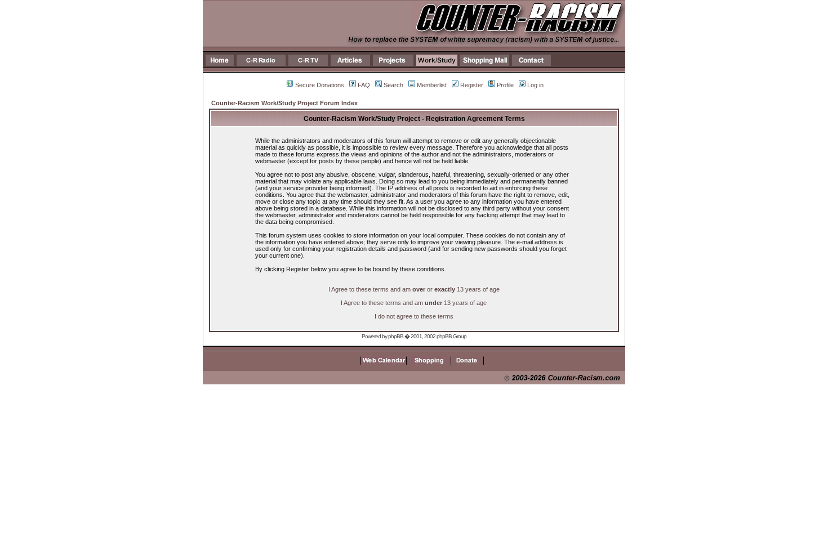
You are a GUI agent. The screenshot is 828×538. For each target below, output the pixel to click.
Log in (535, 85)
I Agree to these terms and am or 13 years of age (414, 289)
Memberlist (432, 85)
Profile (505, 85)
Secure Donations (319, 85)
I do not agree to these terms (414, 316)
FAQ (364, 85)
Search (393, 85)
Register (471, 85)
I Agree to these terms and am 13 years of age (414, 302)
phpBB (395, 336)
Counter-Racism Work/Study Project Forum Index (284, 103)
